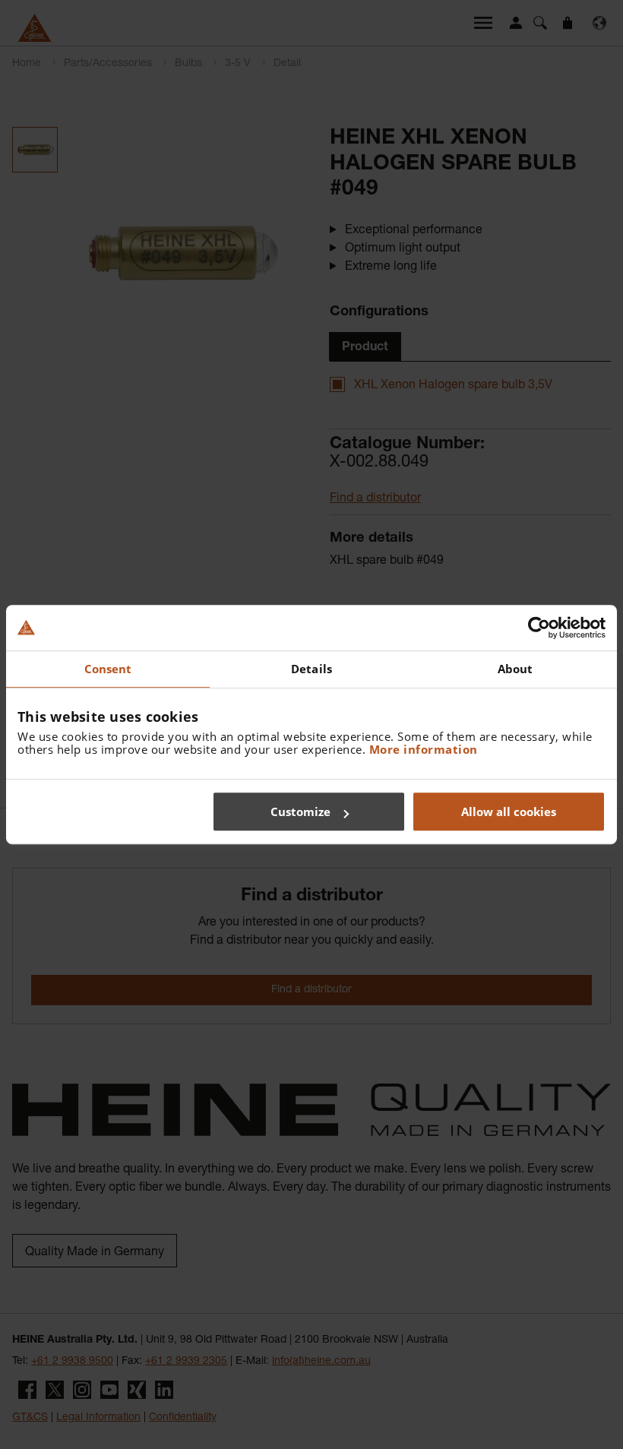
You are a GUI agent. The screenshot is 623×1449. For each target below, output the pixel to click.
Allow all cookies (508, 811)
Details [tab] (311, 668)
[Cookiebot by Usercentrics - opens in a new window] (539, 627)
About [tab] (515, 668)
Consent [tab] (108, 668)
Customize (300, 811)
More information (423, 749)
